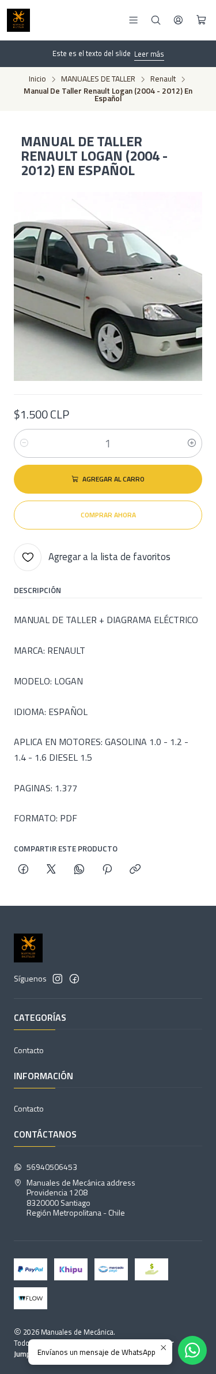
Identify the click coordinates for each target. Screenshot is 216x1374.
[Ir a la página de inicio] (18, 20)
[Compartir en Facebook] (23, 870)
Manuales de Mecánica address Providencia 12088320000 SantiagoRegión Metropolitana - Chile (80, 1197)
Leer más (149, 54)
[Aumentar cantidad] (192, 443)
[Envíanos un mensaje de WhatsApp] (192, 1350)
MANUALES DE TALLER (98, 79)
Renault (163, 79)
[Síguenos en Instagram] (57, 978)
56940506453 (51, 1167)
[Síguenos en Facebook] (74, 978)
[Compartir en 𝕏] (51, 870)
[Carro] (201, 20)
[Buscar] (156, 20)
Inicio (37, 79)
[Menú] (133, 20)
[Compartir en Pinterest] (107, 870)
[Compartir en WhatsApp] (79, 870)
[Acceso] (178, 20)
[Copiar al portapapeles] (135, 870)
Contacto (29, 1050)
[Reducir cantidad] (24, 443)
